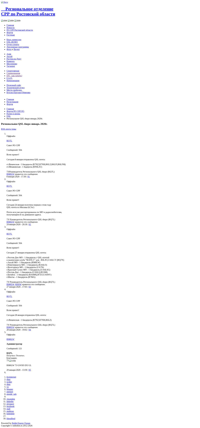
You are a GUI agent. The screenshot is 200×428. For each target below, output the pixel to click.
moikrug (10, 411)
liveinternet (11, 377)
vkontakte (11, 399)
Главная (10, 25)
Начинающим (13, 80)
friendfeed (11, 418)
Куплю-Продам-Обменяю (18, 92)
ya (8, 387)
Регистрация (12, 102)
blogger (10, 389)
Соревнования (13, 73)
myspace (10, 404)
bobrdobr (10, 414)
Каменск (11, 61)
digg (8, 379)
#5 (30, 370)
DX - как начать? (14, 76)
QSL (9, 116)
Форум (10, 32)
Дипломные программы (18, 47)
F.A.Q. (10, 78)
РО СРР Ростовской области (20, 30)
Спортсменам (13, 71)
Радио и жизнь (13, 114)
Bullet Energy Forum (21, 423)
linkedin (10, 401)
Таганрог (11, 66)
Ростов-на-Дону (14, 59)
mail (8, 409)
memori (10, 392)
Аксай (9, 56)
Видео (17, 49)
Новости (11, 27)
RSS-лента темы (8, 129)
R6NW (18, 284)
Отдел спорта (13, 44)
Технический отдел (15, 87)
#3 (30, 287)
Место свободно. (14, 90)
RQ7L (9, 141)
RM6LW (10, 174)
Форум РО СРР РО (15, 111)
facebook (10, 406)
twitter (9, 382)
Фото (9, 49)
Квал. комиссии (14, 39)
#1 (29, 176)
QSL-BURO (12, 42)
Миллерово (12, 64)
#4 (30, 330)
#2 (30, 224)
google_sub (11, 394)
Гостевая (11, 35)
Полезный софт (14, 85)
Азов (9, 54)
